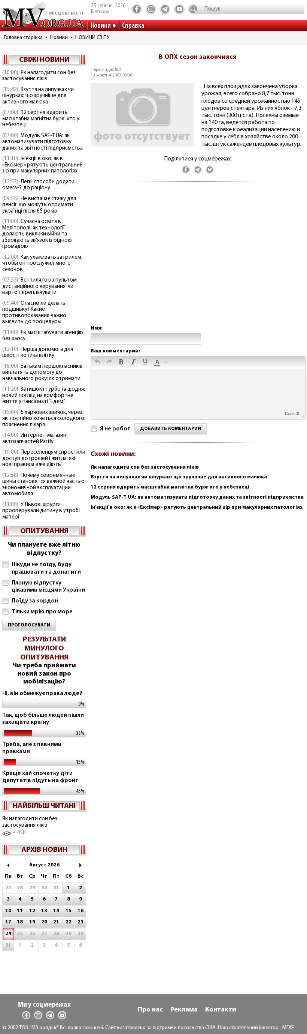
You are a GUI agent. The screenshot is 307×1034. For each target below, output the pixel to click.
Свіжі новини (44, 60)
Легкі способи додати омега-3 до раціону (38, 185)
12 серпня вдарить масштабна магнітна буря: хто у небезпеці (40, 119)
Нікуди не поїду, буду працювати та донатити (46, 568)
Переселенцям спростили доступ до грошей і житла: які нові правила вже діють (43, 459)
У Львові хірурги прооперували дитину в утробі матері (41, 511)
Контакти (220, 1010)
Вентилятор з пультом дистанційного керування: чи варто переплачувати (39, 286)
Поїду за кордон (35, 601)
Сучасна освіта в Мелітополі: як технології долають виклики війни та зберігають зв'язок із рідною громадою (37, 234)
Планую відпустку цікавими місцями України (48, 586)
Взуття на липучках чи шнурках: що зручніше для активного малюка (38, 96)
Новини (101, 26)
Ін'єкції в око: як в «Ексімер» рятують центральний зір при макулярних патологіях (42, 165)
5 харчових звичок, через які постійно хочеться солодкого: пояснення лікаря (43, 419)
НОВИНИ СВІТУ (92, 37)
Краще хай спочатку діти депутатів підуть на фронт (40, 777)
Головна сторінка (23, 37)
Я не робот (115, 429)
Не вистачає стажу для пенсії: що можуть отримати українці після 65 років (39, 205)
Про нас (150, 1010)
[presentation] (97, 362)
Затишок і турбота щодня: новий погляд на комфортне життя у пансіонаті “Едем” (43, 396)
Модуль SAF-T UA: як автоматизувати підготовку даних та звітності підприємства (42, 142)
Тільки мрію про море (42, 612)
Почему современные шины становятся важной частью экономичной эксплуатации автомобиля (43, 485)
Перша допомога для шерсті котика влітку (37, 353)
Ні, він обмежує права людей (42, 694)
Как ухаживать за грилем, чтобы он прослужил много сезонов (42, 264)
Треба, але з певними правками (31, 748)
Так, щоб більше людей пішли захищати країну (43, 718)
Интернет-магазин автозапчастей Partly (34, 439)
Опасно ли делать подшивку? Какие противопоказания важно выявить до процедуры (34, 313)
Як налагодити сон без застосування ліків (39, 76)
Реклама (184, 1010)
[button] (97, 362)
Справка (133, 26)
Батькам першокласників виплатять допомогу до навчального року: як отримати (42, 373)
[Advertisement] (198, 261)
